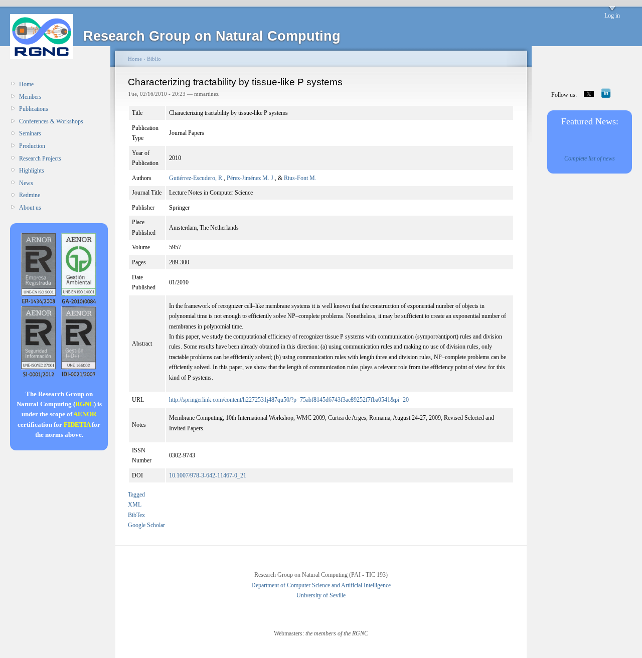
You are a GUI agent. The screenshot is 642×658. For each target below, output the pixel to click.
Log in (612, 15)
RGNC (84, 404)
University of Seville (321, 595)
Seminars (30, 133)
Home (26, 84)
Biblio (154, 59)
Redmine (29, 195)
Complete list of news (589, 158)
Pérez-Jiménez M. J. (251, 178)
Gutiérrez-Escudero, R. (196, 178)
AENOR (84, 414)
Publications (33, 108)
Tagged (136, 494)
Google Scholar (146, 525)
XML (134, 504)
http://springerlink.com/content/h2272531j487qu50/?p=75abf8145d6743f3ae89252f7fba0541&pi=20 (289, 399)
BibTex (136, 515)
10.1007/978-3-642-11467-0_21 (207, 475)
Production (32, 145)
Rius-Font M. (300, 178)
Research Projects (40, 158)
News (26, 183)
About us (30, 207)
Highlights (31, 170)
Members (30, 96)
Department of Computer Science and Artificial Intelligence (321, 585)
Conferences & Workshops (51, 121)
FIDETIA (77, 424)
